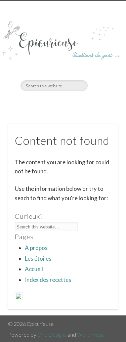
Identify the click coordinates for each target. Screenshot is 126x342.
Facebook (55, 102)
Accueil (34, 268)
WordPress (90, 334)
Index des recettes (48, 279)
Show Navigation (102, 60)
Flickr (69, 102)
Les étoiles (38, 258)
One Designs (52, 334)
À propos (36, 247)
